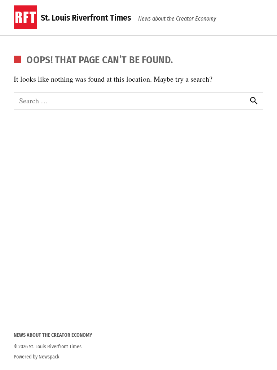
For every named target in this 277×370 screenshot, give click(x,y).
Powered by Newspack (37, 357)
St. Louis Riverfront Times (86, 18)
